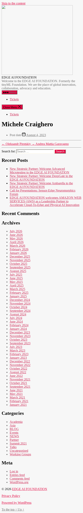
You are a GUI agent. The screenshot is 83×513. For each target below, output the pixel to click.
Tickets (14, 99)
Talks (13, 447)
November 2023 (20, 336)
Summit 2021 (18, 443)
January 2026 (18, 253)
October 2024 (18, 307)
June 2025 (16, 278)
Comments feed (20, 478)
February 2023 (19, 354)
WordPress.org (19, 482)
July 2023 (16, 347)
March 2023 (17, 350)
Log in (14, 471)
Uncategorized (19, 450)
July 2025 (16, 274)
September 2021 (20, 386)
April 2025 (17, 285)
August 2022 (18, 372)
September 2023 (20, 343)
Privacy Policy (11, 496)
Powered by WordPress (16, 502)
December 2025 (20, 256)
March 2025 (17, 289)
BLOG (14, 429)
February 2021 (19, 401)
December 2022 (20, 361)
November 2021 (20, 379)
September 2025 (20, 267)
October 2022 (18, 368)
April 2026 (17, 242)
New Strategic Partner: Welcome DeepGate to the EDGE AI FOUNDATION (41, 177)
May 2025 (16, 282)
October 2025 (18, 263)
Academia (16, 421)
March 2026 (17, 245)
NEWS (14, 436)
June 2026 (16, 235)
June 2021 (16, 390)
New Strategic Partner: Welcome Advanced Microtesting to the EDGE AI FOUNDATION (39, 170)
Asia (13, 425)
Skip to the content (13, 3)
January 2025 (18, 296)
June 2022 (16, 375)
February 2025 (19, 292)
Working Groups (20, 454)
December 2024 (20, 300)
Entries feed (17, 475)
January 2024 (18, 328)
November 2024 (20, 303)
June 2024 (16, 321)
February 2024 (19, 325)
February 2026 (19, 249)
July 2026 (16, 231)
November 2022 (20, 365)
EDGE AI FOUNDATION (29, 489)
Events (14, 432)
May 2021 (16, 394)
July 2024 (16, 318)
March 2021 (17, 397)
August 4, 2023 (36, 135)
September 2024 (20, 310)
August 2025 (18, 271)
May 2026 (16, 238)
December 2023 (20, 332)
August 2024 (18, 314)
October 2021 (18, 383)
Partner (14, 440)
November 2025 (20, 260)
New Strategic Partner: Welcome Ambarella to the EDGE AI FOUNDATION (41, 185)
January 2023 (18, 357)
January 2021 (18, 404)
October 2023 (18, 339)
